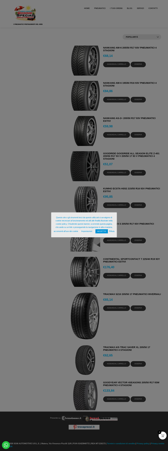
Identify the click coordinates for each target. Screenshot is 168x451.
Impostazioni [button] (86, 231)
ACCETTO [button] (101, 231)
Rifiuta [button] (111, 231)
